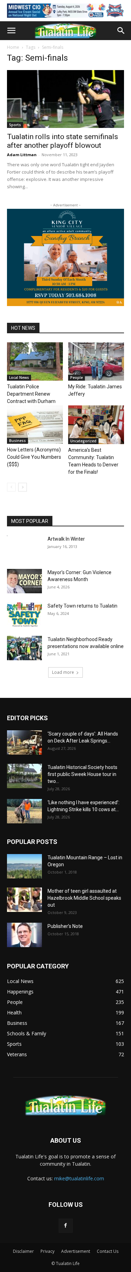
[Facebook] (66, 1226)
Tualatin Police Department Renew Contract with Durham (31, 394)
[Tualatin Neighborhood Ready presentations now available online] (24, 648)
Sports (15, 124)
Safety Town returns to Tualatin (82, 606)
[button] (11, 30)
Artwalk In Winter (66, 539)
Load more (63, 672)
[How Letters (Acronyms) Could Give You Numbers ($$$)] (35, 424)
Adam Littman (22, 154)
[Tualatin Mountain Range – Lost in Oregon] (24, 866)
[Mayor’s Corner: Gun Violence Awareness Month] (24, 581)
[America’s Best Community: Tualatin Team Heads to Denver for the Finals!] (96, 424)
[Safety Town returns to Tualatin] (24, 614)
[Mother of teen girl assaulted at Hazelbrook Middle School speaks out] (24, 900)
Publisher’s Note (65, 926)
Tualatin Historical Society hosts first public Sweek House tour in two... (82, 774)
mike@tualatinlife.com (79, 1178)
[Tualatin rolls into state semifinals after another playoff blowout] (65, 99)
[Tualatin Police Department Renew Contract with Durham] (35, 361)
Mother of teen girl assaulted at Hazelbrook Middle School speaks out (84, 898)
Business (17, 440)
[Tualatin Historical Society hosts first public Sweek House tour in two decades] (24, 776)
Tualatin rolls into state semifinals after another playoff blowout (62, 141)
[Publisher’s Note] (24, 935)
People (76, 377)
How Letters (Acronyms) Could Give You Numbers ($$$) (34, 457)
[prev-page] (11, 487)
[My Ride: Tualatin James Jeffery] (96, 361)
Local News (19, 377)
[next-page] (22, 487)
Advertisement (75, 1251)
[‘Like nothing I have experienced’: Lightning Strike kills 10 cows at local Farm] (24, 811)
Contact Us (107, 1251)
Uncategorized (83, 441)
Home (13, 47)
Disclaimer (23, 1251)
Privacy (47, 1251)
